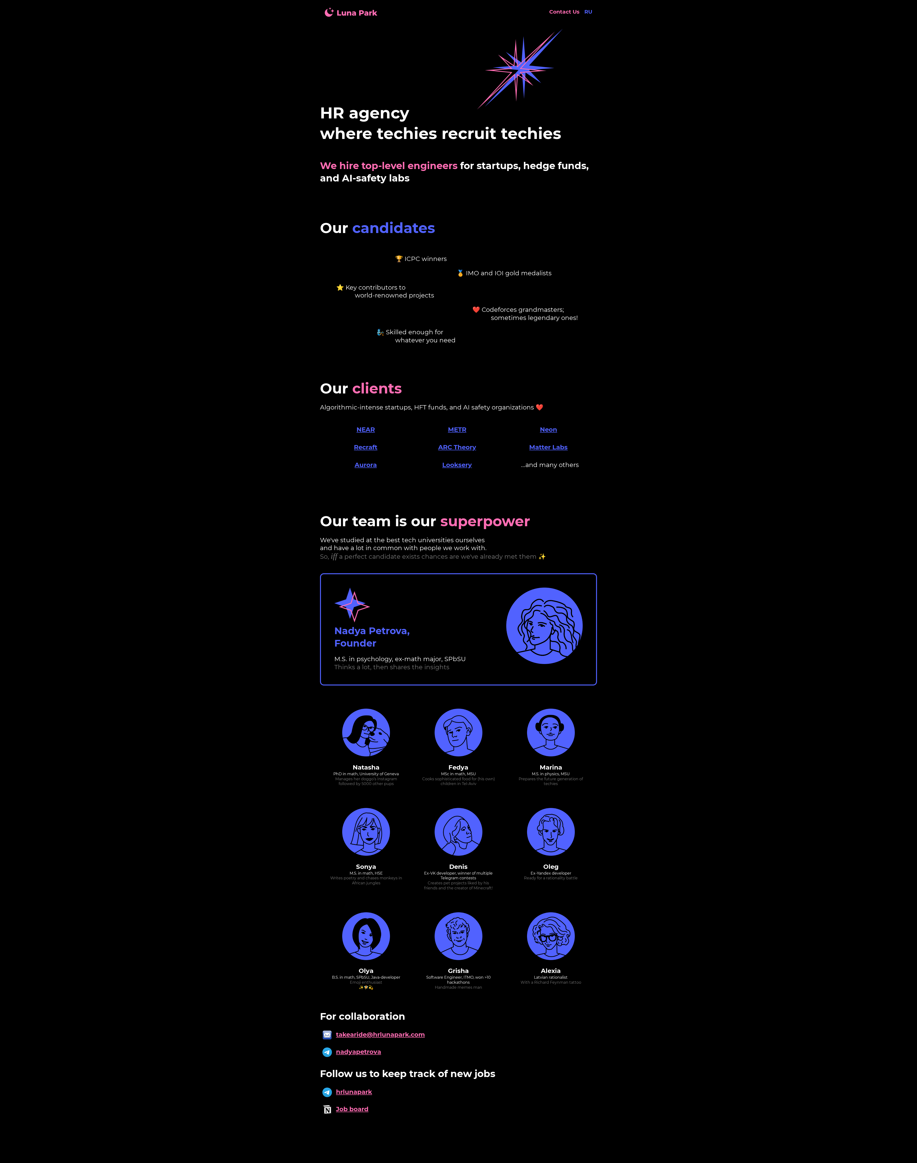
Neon (548, 429)
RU (588, 12)
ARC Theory (457, 447)
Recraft (365, 447)
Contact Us (564, 12)
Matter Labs (548, 447)
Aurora (366, 465)
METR (457, 429)
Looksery (457, 465)
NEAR (366, 429)
